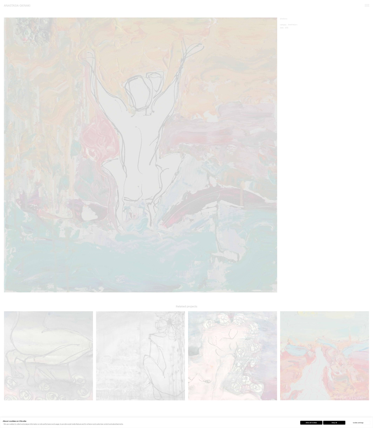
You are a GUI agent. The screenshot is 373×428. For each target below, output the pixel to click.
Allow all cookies (311, 422)
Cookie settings (358, 422)
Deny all (334, 422)
